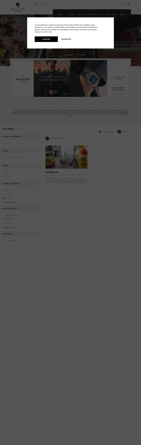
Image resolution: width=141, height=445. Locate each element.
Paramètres (66, 39)
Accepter (46, 39)
